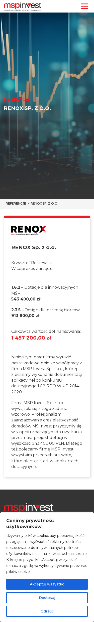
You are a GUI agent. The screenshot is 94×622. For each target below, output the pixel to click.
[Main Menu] (84, 6)
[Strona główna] (23, 6)
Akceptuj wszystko (47, 584)
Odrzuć (47, 611)
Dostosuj (47, 597)
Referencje (16, 203)
